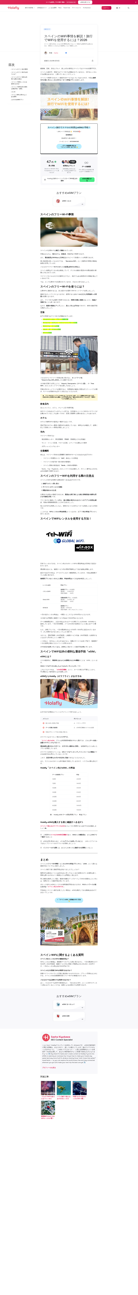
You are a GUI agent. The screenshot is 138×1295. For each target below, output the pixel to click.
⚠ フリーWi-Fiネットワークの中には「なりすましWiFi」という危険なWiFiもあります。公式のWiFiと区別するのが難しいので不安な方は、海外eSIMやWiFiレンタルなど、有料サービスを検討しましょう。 (69, 397)
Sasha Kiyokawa (60, 1037)
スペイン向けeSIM (48, 740)
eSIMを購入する (85, 2)
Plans (59, 7)
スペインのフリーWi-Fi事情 (19, 69)
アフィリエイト (76, 7)
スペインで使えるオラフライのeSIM (52, 826)
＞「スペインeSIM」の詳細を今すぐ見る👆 (69, 900)
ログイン (106, 8)
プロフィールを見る (49, 1067)
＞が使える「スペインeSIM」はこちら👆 (69, 146)
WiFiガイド (47, 29)
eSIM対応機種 (61, 669)
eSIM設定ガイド (42, 7)
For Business (87, 7)
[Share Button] (92, 60)
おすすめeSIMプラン (17, 99)
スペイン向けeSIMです (55, 886)
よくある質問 (52, 7)
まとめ (13, 91)
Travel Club (66, 7)
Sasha (56, 53)
